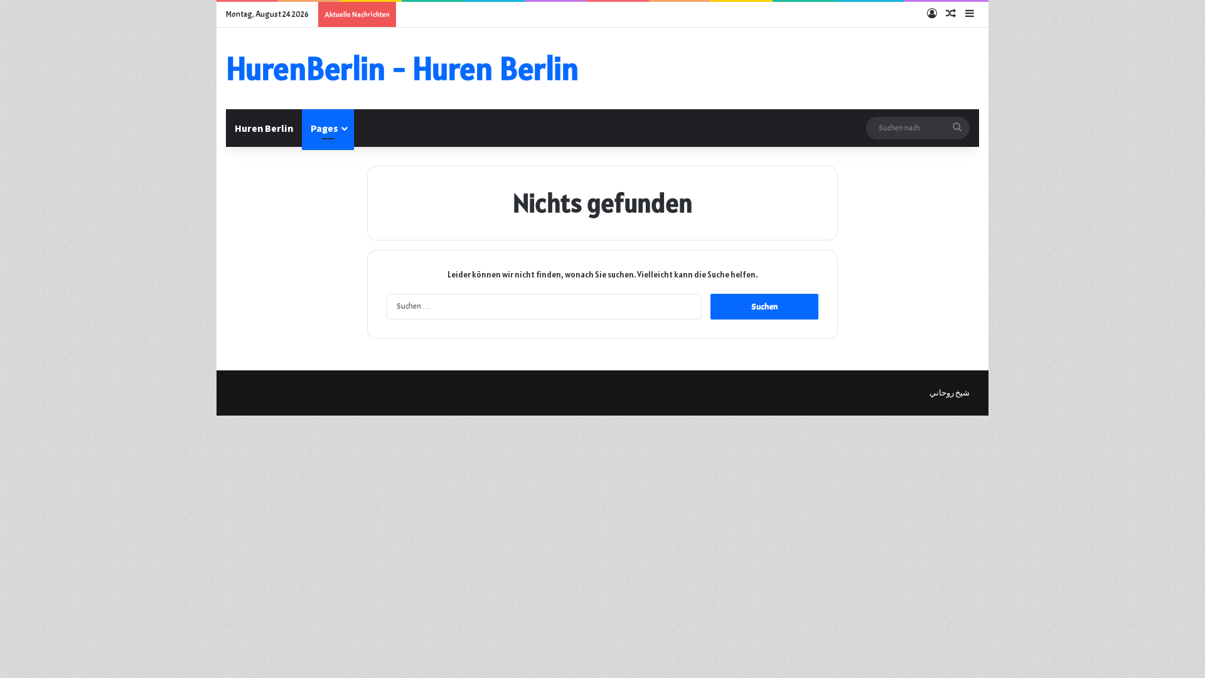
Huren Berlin (264, 128)
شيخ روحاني (949, 393)
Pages (324, 128)
